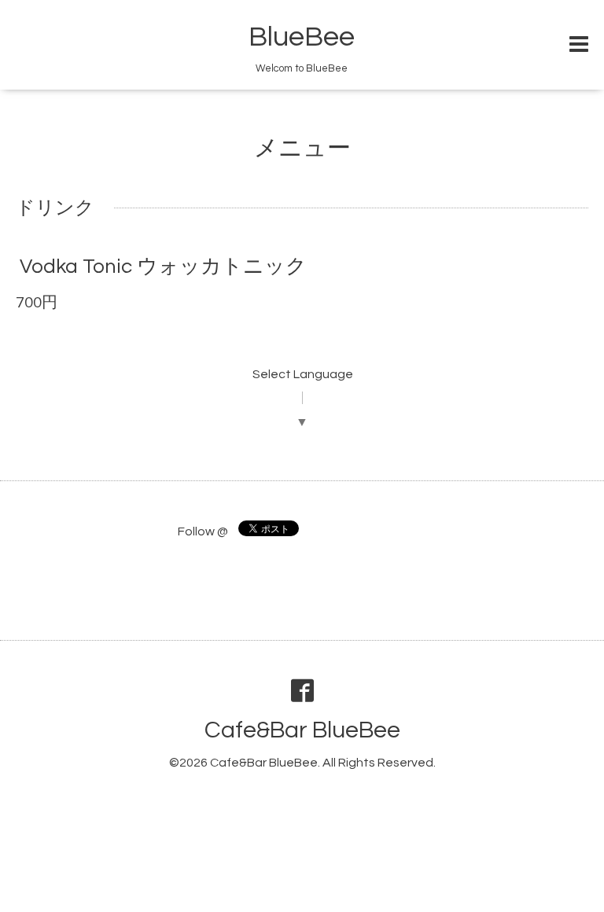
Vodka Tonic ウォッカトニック (163, 266)
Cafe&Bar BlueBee (302, 730)
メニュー (302, 148)
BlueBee (302, 37)
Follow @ (203, 531)
